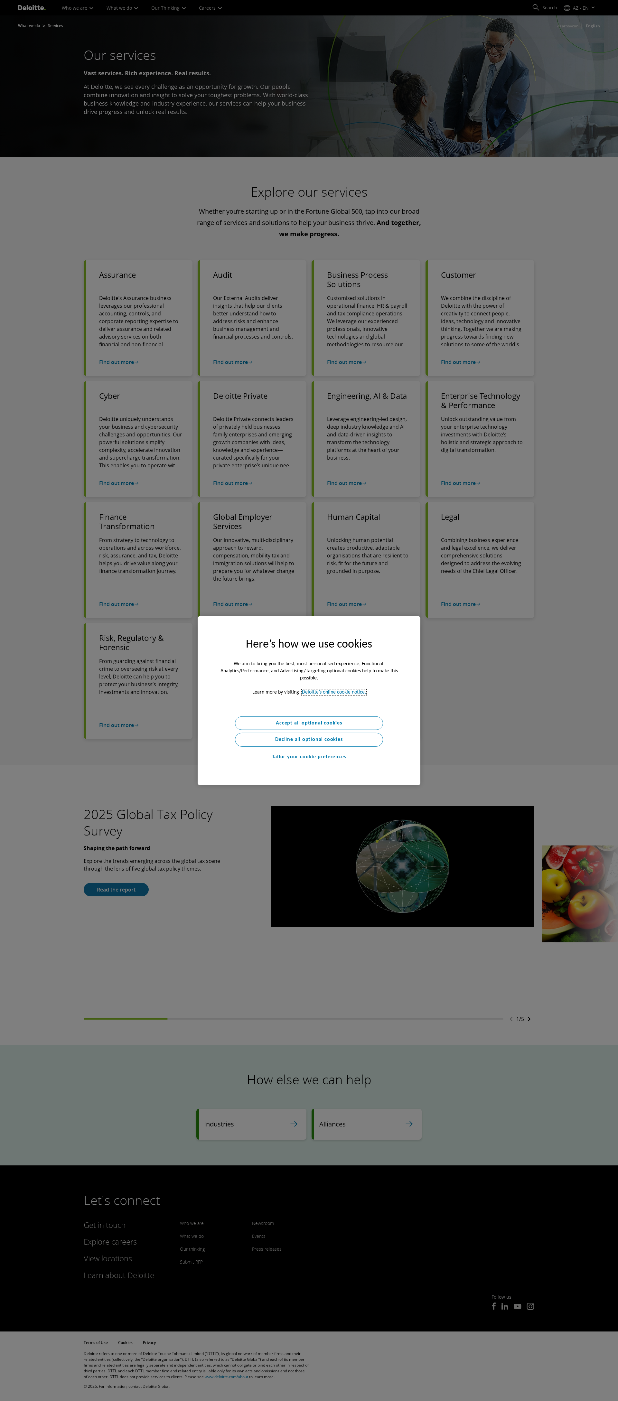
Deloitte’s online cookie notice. (334, 692)
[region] (309, 700)
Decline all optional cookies (308, 739)
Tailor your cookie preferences (309, 757)
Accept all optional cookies (309, 722)
